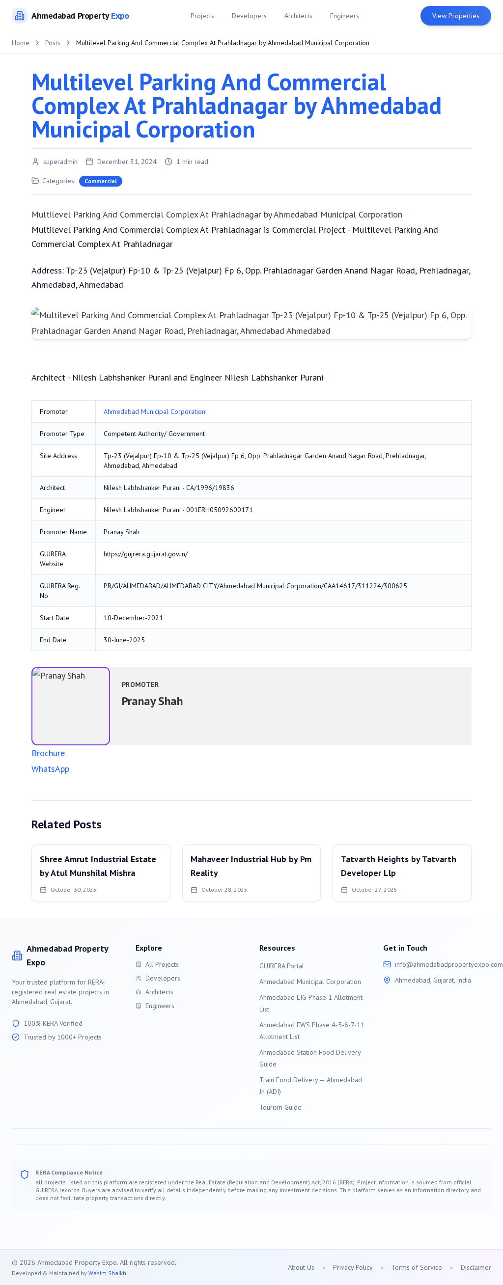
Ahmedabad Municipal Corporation (154, 411)
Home (20, 42)
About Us (301, 1267)
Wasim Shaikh (107, 1273)
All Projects (162, 964)
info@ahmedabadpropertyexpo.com (449, 964)
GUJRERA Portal (281, 965)
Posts (52, 42)
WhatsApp (50, 768)
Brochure (48, 753)
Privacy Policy (353, 1267)
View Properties (455, 15)
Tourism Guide (280, 1107)
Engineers (344, 15)
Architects (298, 15)
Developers (249, 15)
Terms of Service (416, 1267)
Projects (202, 15)
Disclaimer (476, 1267)
